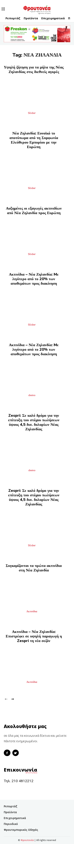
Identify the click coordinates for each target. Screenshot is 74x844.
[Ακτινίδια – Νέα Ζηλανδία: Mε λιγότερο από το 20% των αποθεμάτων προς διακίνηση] (37, 312)
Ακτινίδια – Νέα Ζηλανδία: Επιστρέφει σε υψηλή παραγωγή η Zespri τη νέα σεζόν (34, 636)
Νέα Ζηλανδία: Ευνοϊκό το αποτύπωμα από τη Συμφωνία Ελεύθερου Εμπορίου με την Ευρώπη (33, 140)
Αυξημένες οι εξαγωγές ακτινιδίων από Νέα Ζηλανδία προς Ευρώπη (34, 210)
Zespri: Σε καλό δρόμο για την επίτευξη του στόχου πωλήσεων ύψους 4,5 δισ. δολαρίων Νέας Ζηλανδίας (33, 422)
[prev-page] (6, 698)
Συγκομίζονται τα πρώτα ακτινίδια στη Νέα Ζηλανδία (34, 568)
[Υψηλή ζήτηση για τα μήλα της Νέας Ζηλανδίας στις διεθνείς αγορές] (37, 100)
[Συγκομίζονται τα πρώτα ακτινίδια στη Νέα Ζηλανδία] (37, 599)
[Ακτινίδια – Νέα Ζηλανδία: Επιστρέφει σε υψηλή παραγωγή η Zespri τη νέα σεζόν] (37, 669)
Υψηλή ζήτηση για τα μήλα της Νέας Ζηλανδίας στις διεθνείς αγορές (34, 69)
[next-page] (12, 698)
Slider (32, 113)
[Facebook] (7, 753)
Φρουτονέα (27, 840)
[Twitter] (15, 753)
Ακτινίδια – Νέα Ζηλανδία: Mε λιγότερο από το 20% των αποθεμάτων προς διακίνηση (34, 279)
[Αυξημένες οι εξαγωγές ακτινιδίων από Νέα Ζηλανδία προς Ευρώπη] (37, 241)
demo (31, 395)
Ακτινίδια (31, 611)
